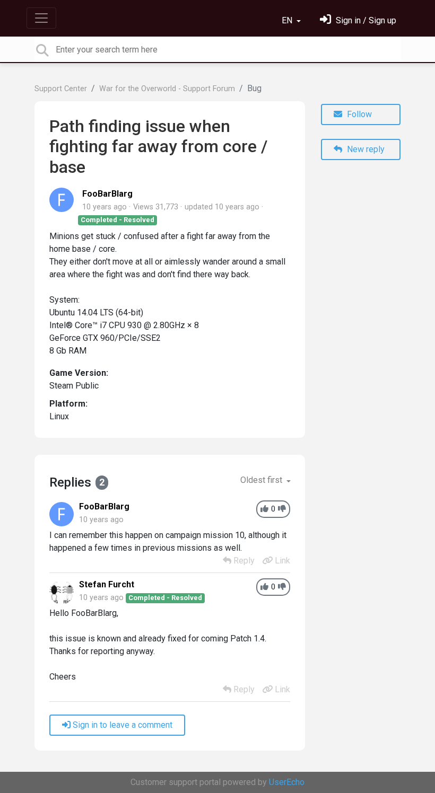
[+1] (264, 509)
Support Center (60, 88)
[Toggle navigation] (41, 18)
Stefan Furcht (106, 584)
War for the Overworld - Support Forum (167, 88)
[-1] (282, 509)
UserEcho (286, 782)
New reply (365, 149)
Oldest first (262, 480)
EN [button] (288, 20)
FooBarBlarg (107, 194)
